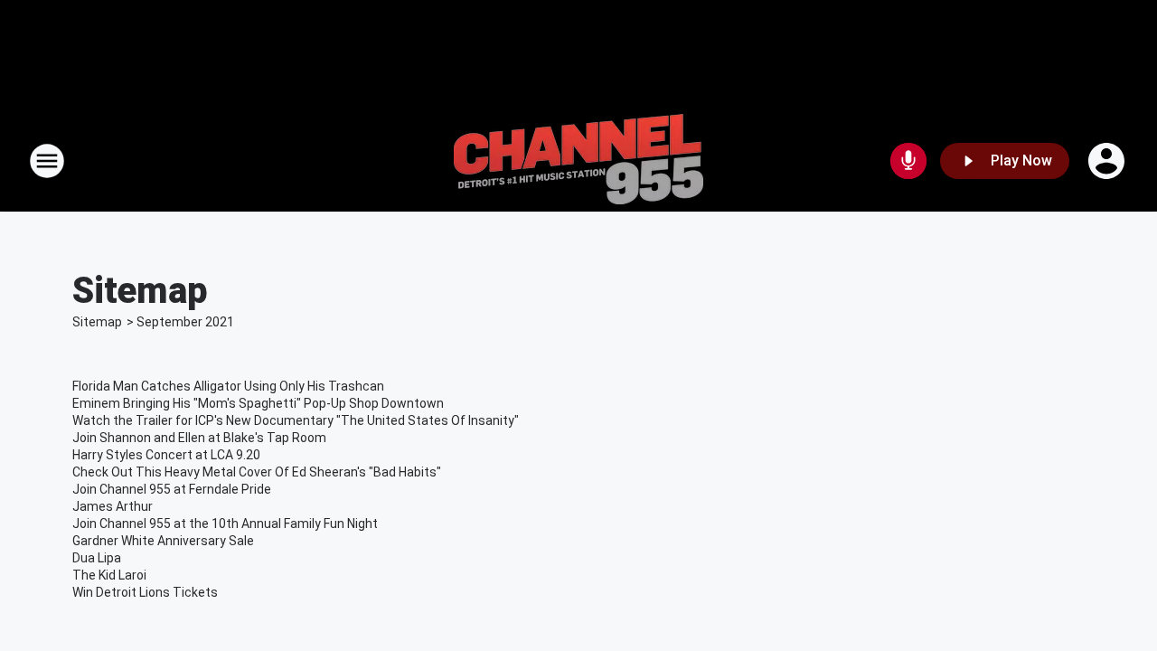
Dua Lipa (96, 558)
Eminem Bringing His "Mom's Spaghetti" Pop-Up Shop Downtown (258, 403)
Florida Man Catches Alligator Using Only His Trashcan (228, 386)
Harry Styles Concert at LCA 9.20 (166, 455)
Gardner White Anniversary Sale (163, 540)
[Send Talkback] (908, 161)
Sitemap (97, 322)
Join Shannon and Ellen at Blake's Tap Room (199, 437)
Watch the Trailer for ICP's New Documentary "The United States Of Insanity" (295, 420)
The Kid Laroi (109, 575)
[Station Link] (578, 161)
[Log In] (1108, 161)
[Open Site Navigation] (47, 161)
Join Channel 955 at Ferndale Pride (171, 489)
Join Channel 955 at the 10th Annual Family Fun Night (225, 523)
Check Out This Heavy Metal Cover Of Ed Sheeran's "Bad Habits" (256, 472)
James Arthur (112, 506)
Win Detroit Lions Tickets (145, 592)
